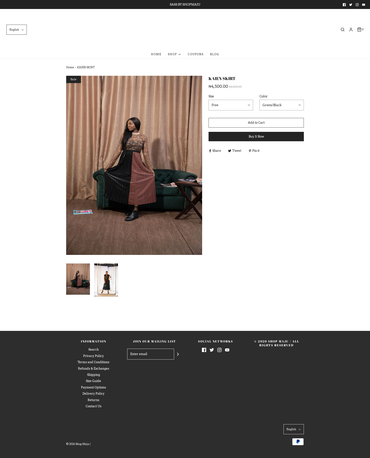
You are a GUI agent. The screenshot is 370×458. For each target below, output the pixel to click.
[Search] (342, 29)
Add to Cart (256, 122)
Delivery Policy (93, 393)
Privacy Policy (93, 356)
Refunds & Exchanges (93, 368)
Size (211, 96)
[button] (16, 30)
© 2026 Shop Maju (77, 444)
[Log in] (351, 29)
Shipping (93, 374)
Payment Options (93, 387)
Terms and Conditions (93, 362)
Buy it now (256, 136)
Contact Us (93, 406)
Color (264, 96)
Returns (93, 400)
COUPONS (196, 54)
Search (93, 349)
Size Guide (93, 381)
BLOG (214, 54)
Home (156, 54)
